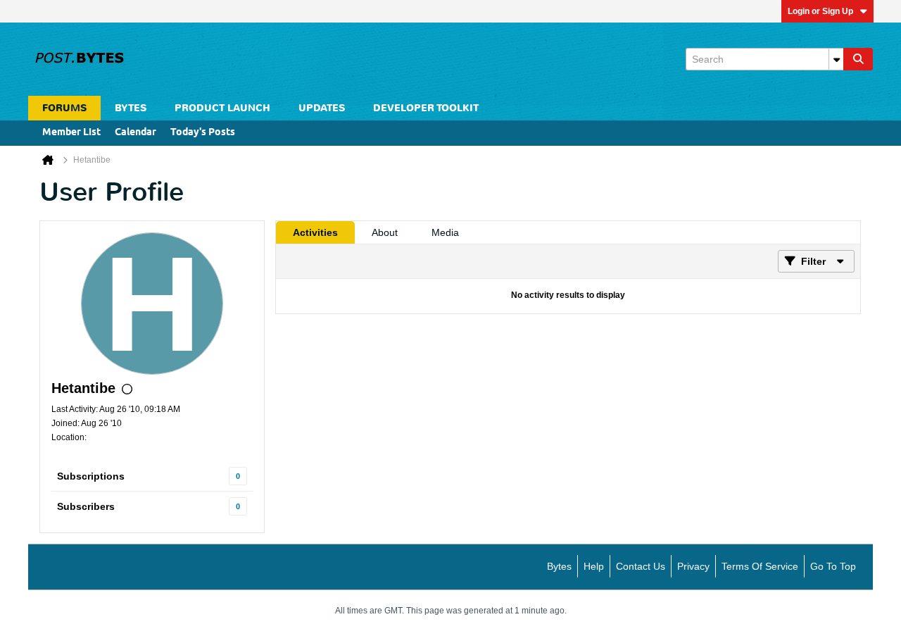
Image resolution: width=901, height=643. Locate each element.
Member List (71, 132)
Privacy (693, 566)
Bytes (559, 566)
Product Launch (222, 108)
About (385, 232)
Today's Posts (202, 132)
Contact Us (640, 566)
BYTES (130, 108)
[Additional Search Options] (836, 59)
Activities (315, 232)
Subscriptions (91, 476)
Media (445, 232)
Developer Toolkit (426, 108)
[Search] (858, 59)
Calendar (135, 132)
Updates (321, 108)
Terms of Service (760, 566)
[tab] (315, 232)
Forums (64, 108)
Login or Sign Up (820, 11)
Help (594, 566)
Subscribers (86, 506)
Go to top (833, 566)
